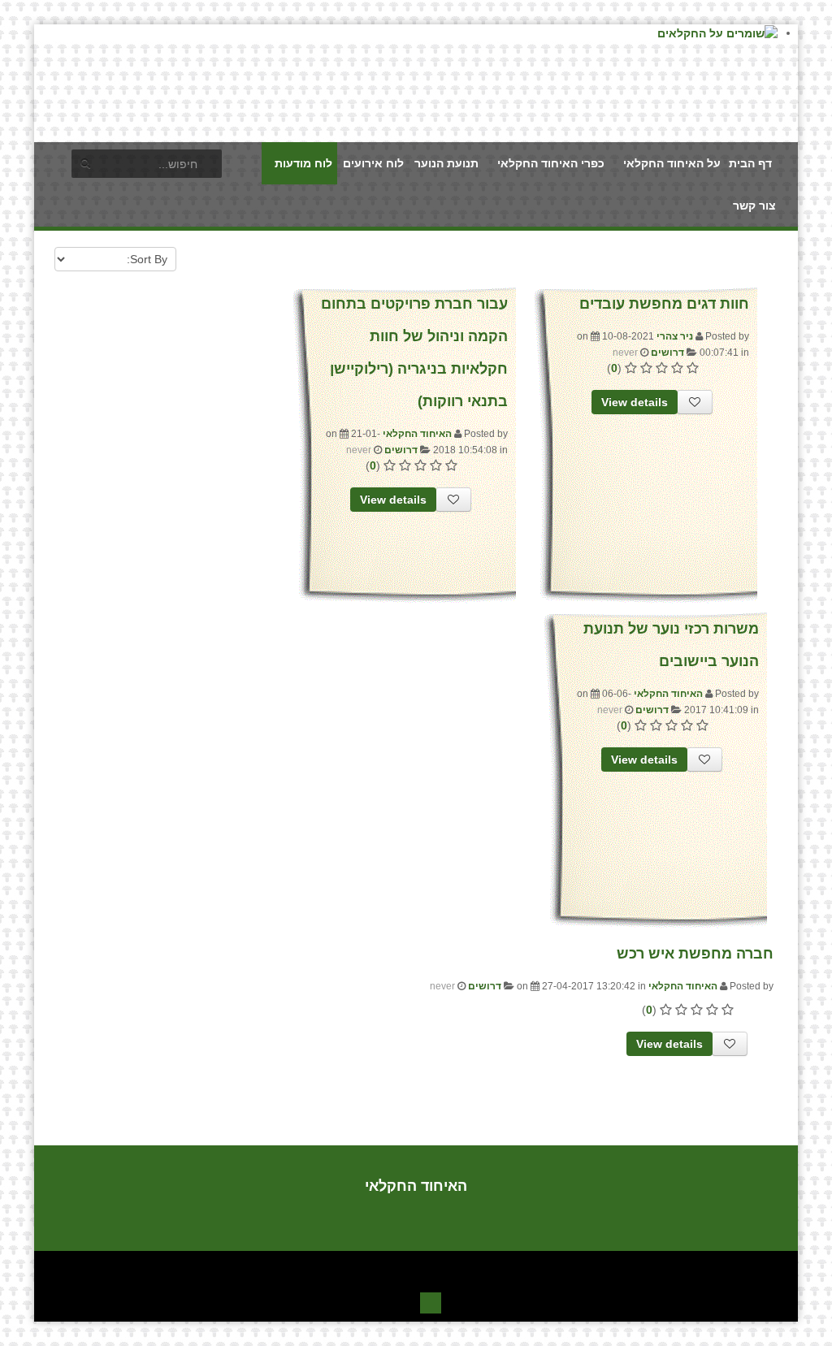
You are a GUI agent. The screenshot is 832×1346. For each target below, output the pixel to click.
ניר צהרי (674, 336)
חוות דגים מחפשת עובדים (664, 304)
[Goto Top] (430, 1301)
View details (634, 402)
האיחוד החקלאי (417, 433)
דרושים (667, 352)
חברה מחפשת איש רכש (695, 954)
